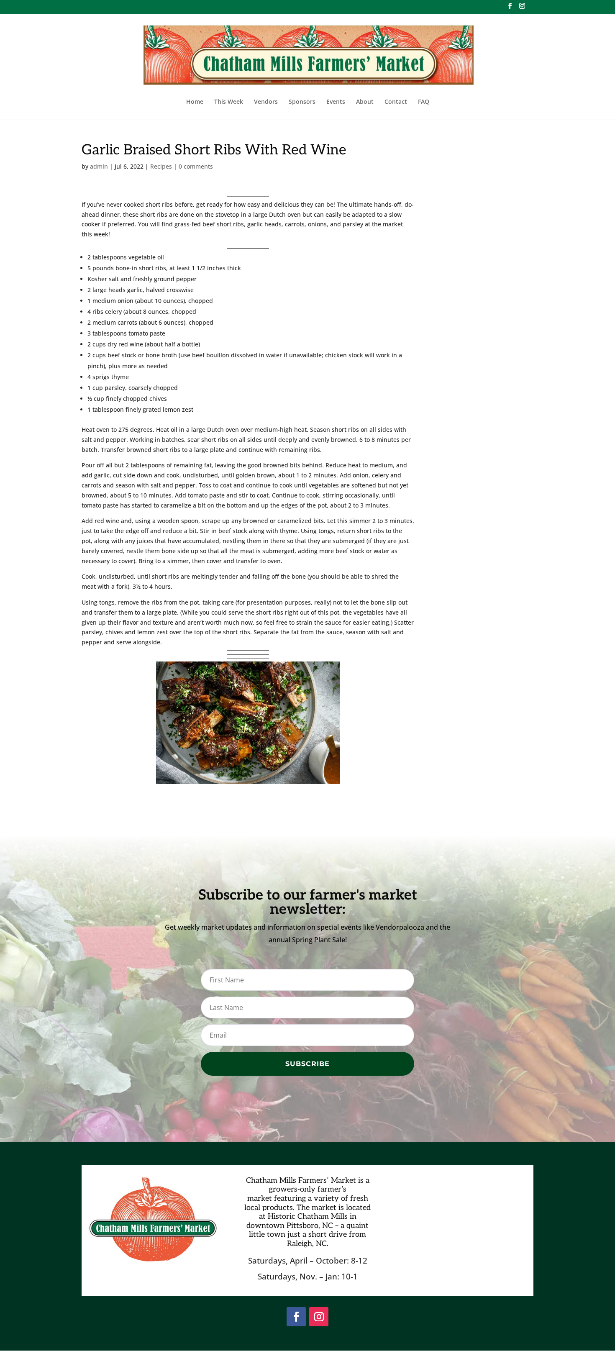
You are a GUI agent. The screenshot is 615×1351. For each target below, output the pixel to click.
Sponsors (302, 102)
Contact (395, 102)
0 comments (196, 166)
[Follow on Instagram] (318, 1316)
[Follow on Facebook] (296, 1316)
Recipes (161, 166)
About (365, 102)
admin (99, 166)
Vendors (266, 102)
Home (194, 102)
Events (335, 102)
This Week (228, 102)
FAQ (423, 102)
